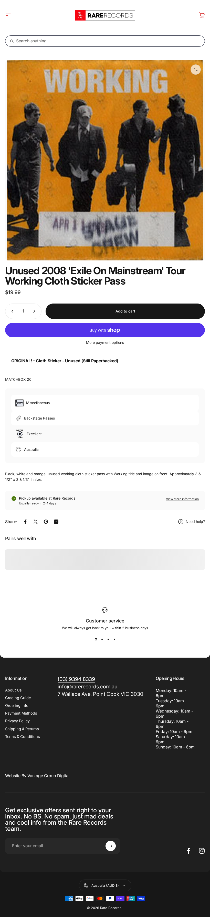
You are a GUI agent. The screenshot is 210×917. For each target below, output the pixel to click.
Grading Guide (18, 698)
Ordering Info (16, 705)
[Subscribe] (111, 846)
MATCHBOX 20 (18, 379)
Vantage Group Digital (48, 775)
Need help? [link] (195, 521)
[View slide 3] (108, 639)
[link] (100, 694)
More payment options (105, 342)
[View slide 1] (96, 639)
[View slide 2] (102, 639)
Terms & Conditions (22, 736)
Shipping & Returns (22, 729)
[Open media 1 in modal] (196, 69)
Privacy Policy (17, 721)
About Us (13, 690)
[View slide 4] (114, 639)
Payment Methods (21, 713)
